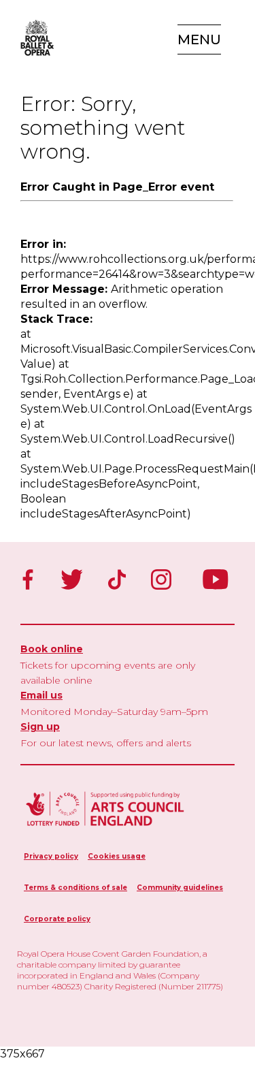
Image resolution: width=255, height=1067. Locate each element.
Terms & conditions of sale (75, 887)
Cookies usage (117, 856)
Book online (51, 649)
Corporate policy (57, 918)
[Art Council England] (105, 827)
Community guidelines (180, 887)
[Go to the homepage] (34, 38)
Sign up (40, 726)
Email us (41, 695)
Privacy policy (51, 856)
